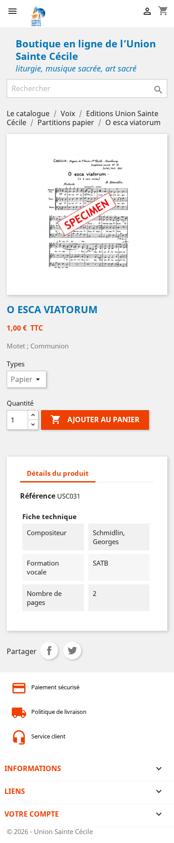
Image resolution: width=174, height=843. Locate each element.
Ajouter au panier (95, 419)
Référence (37, 495)
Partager (49, 650)
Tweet (72, 650)
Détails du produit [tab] (58, 473)
